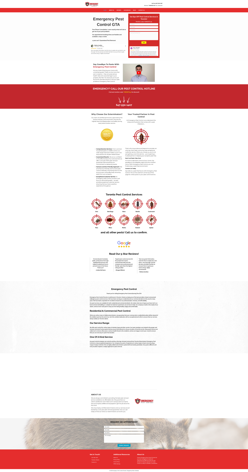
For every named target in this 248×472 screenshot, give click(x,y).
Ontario (119, 10)
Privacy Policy (116, 459)
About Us (115, 457)
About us (111, 10)
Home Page (96, 379)
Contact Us (94, 462)
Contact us (141, 10)
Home (105, 10)
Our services (127, 10)
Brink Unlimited (135, 470)
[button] (143, 42)
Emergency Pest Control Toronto (119, 470)
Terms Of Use (116, 461)
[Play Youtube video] (139, 73)
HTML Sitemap (116, 463)
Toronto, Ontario (95, 459)
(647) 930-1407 (158, 3)
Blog (134, 10)
